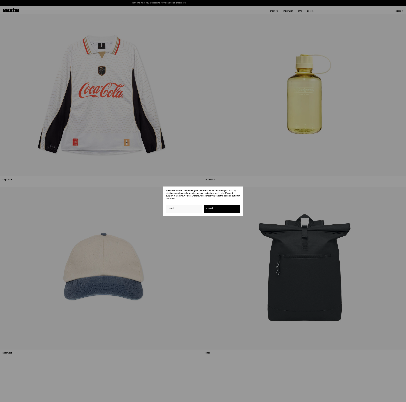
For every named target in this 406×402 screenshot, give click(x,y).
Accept (209, 208)
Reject (171, 208)
